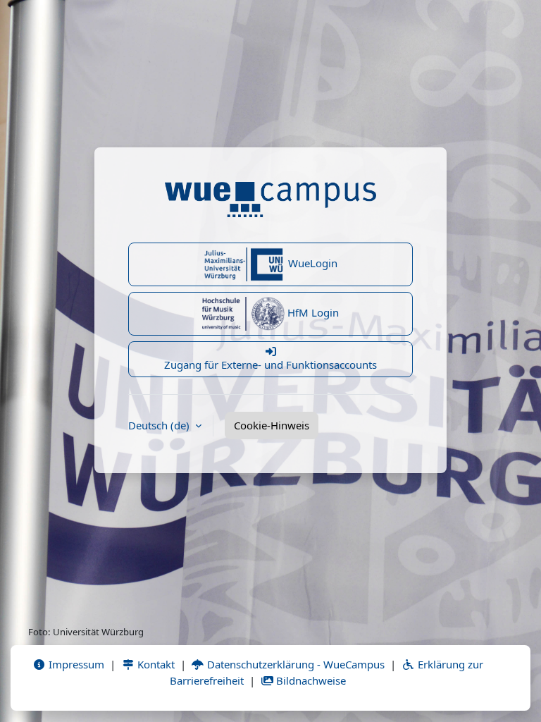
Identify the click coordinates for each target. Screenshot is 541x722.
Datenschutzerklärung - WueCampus (294, 664)
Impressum (75, 664)
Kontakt (155, 664)
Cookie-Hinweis (271, 425)
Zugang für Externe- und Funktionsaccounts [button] (270, 364)
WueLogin (311, 263)
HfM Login (312, 312)
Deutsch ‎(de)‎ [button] (160, 425)
